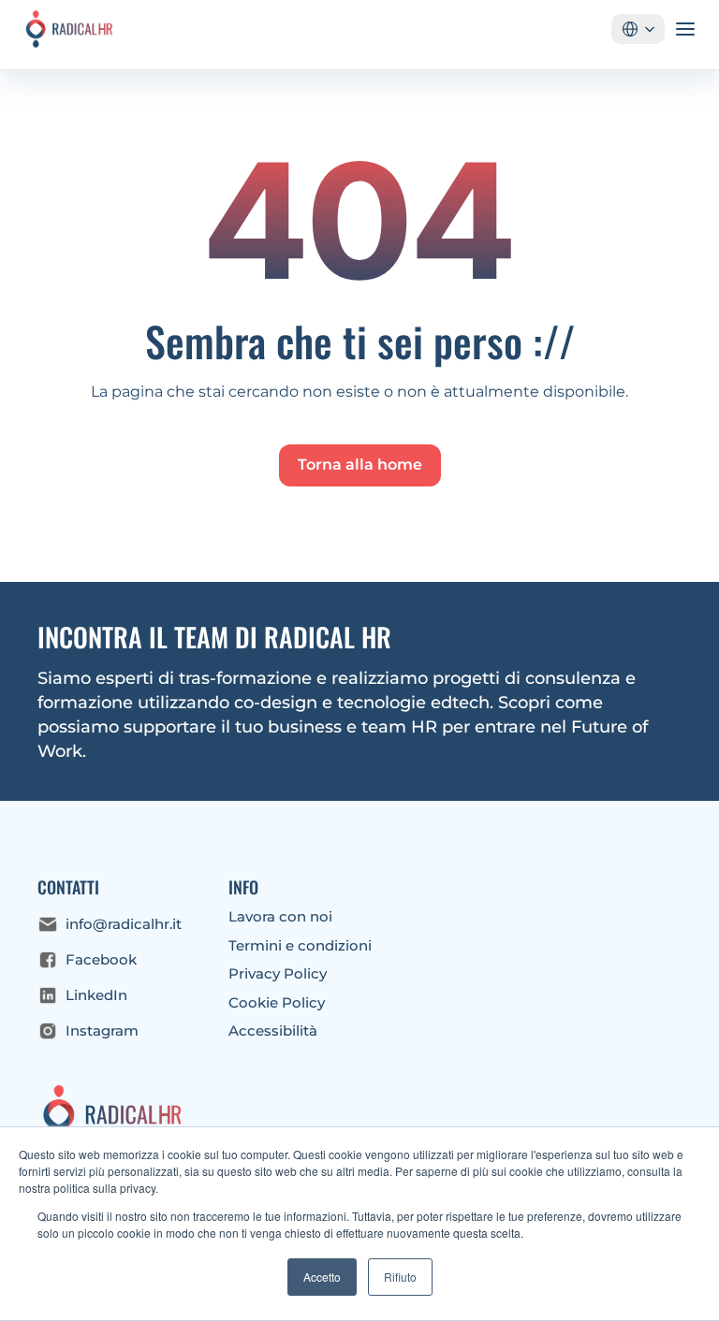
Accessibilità (272, 1030)
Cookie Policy (276, 1002)
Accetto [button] (322, 1277)
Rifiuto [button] (400, 1277)
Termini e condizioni (300, 945)
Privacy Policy (277, 973)
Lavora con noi (280, 916)
